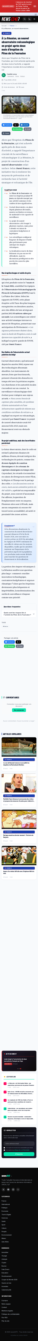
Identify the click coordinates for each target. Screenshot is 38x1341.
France (12, 26)
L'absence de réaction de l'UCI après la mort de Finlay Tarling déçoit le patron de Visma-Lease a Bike (24, 6)
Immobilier (5, 1252)
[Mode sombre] (29, 19)
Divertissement (6, 1276)
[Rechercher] (25, 19)
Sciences (5, 1218)
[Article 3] (20, 1068)
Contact (4, 1307)
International (6, 1204)
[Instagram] (13, 1189)
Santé (3, 1221)
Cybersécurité (6, 1290)
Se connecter (19, 710)
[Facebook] (8, 1189)
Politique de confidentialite (10, 1314)
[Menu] (34, 19)
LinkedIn (25, 125)
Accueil (4, 26)
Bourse (4, 1266)
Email (28, 129)
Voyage (4, 1256)
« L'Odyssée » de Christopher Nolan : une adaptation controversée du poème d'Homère (21, 1084)
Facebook (8, 125)
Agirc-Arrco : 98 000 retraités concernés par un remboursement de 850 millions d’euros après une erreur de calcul (21, 1093)
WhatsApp (18, 129)
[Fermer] (35, 14)
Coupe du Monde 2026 (9, 1279)
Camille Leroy (12, 74)
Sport (3, 1225)
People (4, 1231)
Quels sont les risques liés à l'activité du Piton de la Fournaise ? (17, 614)
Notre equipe (6, 1304)
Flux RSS (4, 1317)
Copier (7, 133)
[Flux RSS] (18, 1189)
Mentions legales (7, 1311)
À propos (5, 1300)
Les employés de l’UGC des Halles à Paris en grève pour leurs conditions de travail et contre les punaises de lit (20, 1101)
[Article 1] (17, 1068)
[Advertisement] (19, 673)
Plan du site (5, 1321)
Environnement (7, 1235)
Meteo (4, 1238)
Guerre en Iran (6, 1283)
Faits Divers (5, 1269)
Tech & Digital (6, 1214)
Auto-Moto (5, 1242)
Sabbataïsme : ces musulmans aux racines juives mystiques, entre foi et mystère (20, 1109)
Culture (4, 1228)
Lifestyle (4, 1259)
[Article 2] (19, 1068)
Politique (4, 1208)
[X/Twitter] (3, 1189)
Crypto (4, 1262)
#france (5, 626)
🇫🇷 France (6, 33)
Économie (5, 1211)
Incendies (5, 1286)
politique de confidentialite (21, 1150)
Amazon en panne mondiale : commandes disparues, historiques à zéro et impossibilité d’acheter (21, 1118)
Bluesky (7, 129)
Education (5, 1273)
